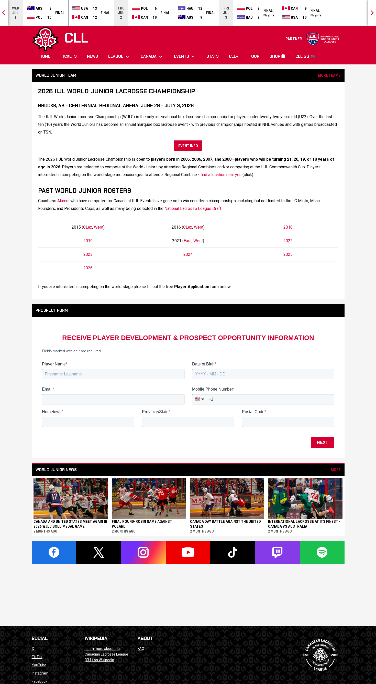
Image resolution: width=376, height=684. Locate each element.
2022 (288, 240)
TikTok (37, 657)
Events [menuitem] (185, 57)
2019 (88, 240)
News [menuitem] (92, 56)
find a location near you (221, 174)
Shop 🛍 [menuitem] (277, 56)
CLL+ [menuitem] (233, 56)
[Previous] (4, 13)
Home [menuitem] (44, 56)
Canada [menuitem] (152, 57)
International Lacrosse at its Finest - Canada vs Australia (304, 524)
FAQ (141, 649)
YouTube (39, 665)
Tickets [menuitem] (69, 56)
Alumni (63, 200)
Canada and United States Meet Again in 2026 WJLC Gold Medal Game (70, 524)
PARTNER (312, 38)
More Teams (329, 75)
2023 (88, 254)
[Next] (372, 13)
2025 (288, 254)
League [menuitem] (119, 57)
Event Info (188, 146)
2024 (188, 254)
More (336, 469)
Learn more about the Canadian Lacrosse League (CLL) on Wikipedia (106, 654)
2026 (88, 268)
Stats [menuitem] (212, 56)
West (98, 227)
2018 (288, 227)
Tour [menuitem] (254, 56)
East (188, 240)
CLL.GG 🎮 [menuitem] (305, 56)
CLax (87, 227)
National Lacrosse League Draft (192, 208)
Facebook (39, 681)
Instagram (40, 673)
